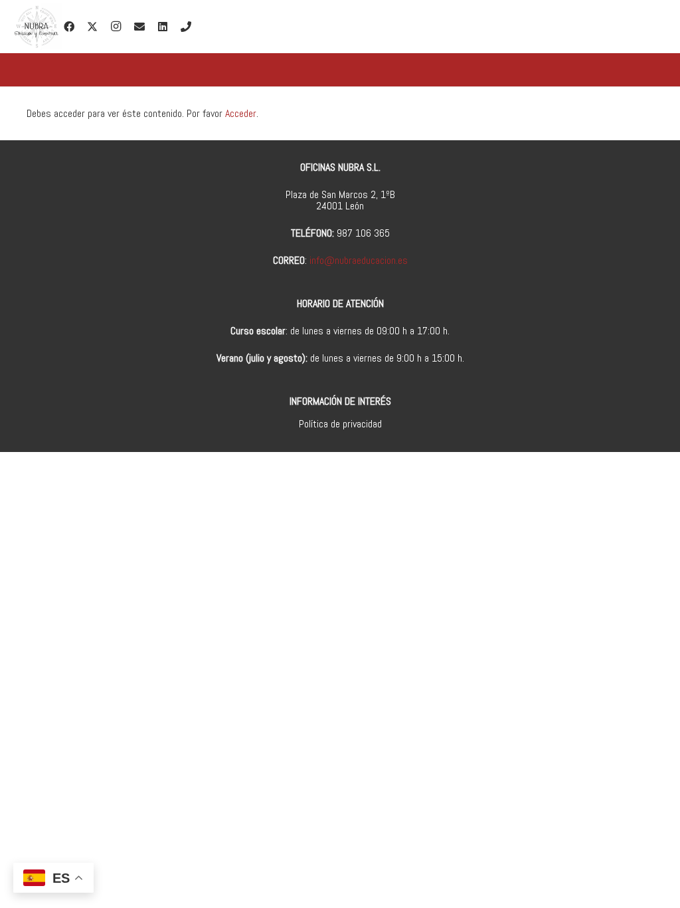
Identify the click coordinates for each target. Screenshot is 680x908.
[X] (92, 26)
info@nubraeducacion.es (358, 260)
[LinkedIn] (162, 26)
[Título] (186, 26)
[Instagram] (115, 26)
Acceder (240, 113)
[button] (307, 26)
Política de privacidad (340, 424)
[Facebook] (69, 26)
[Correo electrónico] (139, 26)
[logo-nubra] (36, 26)
